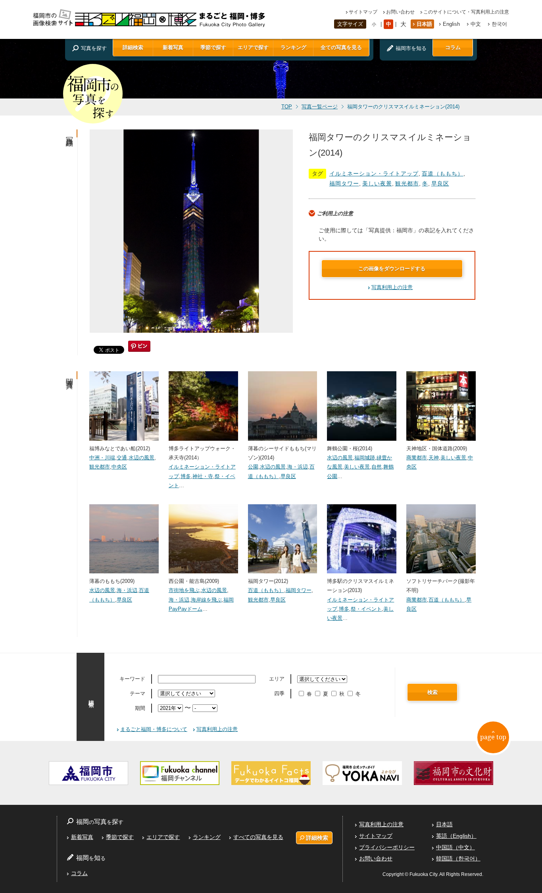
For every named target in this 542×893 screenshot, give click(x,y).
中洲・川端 (102, 458)
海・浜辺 (297, 467)
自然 (376, 467)
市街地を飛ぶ (184, 590)
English (451, 24)
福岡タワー (344, 183)
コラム (453, 47)
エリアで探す (253, 47)
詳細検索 (133, 47)
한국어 (499, 24)
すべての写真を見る (258, 837)
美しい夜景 (377, 183)
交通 (122, 458)
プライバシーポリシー (387, 847)
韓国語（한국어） (458, 858)
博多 (186, 476)
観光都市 (407, 183)
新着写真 (173, 47)
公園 (253, 467)
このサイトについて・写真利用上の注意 (466, 12)
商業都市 (416, 458)
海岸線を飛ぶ (206, 600)
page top (493, 737)
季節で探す (213, 47)
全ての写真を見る (341, 47)
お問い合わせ (400, 12)
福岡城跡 (364, 458)
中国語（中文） (455, 847)
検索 (432, 692)
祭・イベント (366, 609)
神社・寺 (202, 476)
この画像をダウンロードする (391, 269)
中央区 (119, 467)
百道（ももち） (442, 173)
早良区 (440, 183)
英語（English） (456, 836)
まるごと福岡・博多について (153, 729)
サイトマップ (363, 12)
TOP (286, 107)
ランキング (293, 47)
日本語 (424, 24)
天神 (434, 458)
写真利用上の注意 (392, 287)
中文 (476, 24)
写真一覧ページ (320, 107)
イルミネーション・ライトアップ (374, 173)
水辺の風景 (141, 458)
